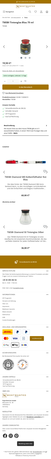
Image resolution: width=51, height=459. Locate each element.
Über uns (5, 304)
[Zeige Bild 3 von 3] (30, 58)
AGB (3, 317)
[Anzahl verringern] (4, 81)
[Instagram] (10, 435)
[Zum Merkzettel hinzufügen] (44, 171)
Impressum (5, 306)
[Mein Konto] (41, 11)
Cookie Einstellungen (8, 320)
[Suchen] (30, 11)
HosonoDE (32, 455)
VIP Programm (6, 298)
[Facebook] (5, 435)
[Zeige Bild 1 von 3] (21, 58)
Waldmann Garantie (8, 309)
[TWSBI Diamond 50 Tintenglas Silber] (25, 217)
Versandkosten (37, 452)
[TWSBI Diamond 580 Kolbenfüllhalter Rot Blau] (25, 162)
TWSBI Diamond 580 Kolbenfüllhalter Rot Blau (25, 178)
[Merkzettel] (35, 11)
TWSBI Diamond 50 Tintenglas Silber (25, 232)
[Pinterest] (16, 435)
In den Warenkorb (25, 87)
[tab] (25, 129)
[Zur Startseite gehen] (25, 6)
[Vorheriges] (4, 47)
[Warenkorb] (47, 11)
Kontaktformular (18, 288)
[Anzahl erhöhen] (21, 81)
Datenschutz (6, 314)
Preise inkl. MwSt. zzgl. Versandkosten (13, 71)
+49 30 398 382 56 (9, 280)
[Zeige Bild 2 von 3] (25, 58)
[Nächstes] (47, 47)
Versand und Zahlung (9, 301)
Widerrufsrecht (7, 312)
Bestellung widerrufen (25, 443)
